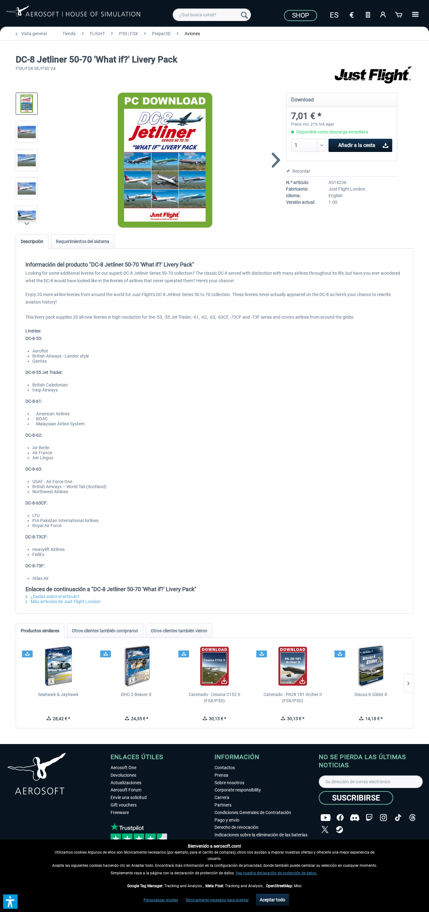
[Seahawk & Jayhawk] (58, 666)
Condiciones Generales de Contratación (253, 812)
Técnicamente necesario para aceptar (217, 900)
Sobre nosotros (229, 782)
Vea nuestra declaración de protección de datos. (276, 873)
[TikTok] (398, 818)
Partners (223, 804)
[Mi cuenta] (383, 14)
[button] (10, 901)
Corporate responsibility (238, 789)
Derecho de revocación (236, 827)
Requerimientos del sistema (82, 241)
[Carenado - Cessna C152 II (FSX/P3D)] (215, 666)
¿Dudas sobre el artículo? (54, 596)
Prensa (221, 775)
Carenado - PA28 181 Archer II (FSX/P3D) (292, 697)
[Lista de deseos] (367, 14)
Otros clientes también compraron (105, 630)
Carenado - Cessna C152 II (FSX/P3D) (214, 697)
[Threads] (412, 818)
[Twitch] (369, 818)
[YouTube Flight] (325, 818)
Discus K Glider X (371, 694)
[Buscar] (244, 14)
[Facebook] (340, 818)
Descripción (32, 241)
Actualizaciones (126, 782)
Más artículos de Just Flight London (65, 601)
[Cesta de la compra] (399, 14)
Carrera (222, 797)
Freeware (120, 812)
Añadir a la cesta (356, 145)
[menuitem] (212, 14)
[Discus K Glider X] (371, 666)
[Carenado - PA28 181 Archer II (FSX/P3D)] (293, 666)
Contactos (225, 767)
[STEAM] (339, 830)
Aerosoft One (123, 767)
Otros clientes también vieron (179, 630)
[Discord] (354, 818)
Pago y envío (227, 820)
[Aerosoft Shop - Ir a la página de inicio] (73, 14)
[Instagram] (383, 818)
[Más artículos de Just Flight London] (374, 75)
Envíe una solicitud (129, 797)
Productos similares (40, 630)
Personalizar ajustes (161, 900)
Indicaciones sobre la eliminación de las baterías (261, 834)
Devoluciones (123, 775)
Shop (300, 15)
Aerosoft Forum (126, 789)
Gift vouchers (124, 804)
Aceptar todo (272, 899)
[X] (325, 830)
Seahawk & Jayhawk (58, 694)
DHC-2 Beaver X (136, 694)
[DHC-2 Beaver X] (136, 666)
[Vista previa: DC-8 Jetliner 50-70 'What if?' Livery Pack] (27, 104)
